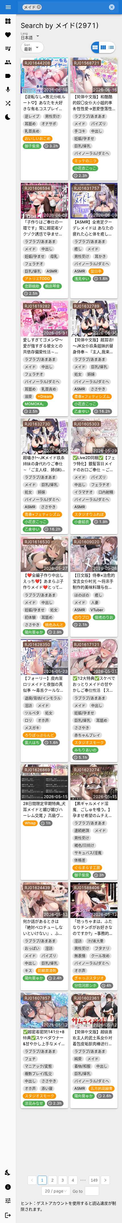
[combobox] (75, 7)
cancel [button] (38, 7)
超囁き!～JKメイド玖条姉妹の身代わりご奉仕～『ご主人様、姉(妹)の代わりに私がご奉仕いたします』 (44, 469)
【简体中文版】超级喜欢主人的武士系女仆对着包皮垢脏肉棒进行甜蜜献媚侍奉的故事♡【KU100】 (92, 1043)
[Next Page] (105, 1180)
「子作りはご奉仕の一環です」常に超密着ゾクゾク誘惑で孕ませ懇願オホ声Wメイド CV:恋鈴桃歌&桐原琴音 (43, 233)
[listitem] (8, 21)
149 (94, 1180)
